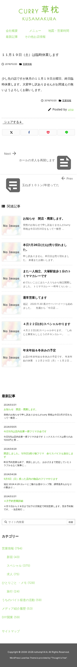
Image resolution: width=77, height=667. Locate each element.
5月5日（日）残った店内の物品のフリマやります (31, 478)
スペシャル (18, 565)
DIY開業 (11, 617)
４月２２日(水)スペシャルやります (46, 324)
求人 (13, 574)
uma (70, 109)
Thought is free (59, 658)
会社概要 (12, 31)
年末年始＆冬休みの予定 (39, 350)
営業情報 (27, 64)
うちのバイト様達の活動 (22, 600)
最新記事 (12, 37)
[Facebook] (29, 132)
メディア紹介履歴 (17, 608)
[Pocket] (48, 132)
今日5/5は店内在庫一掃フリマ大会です (25, 431)
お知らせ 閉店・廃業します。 (44, 218)
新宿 (13, 557)
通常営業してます (35, 297)
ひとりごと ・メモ (18, 583)
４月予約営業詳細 (13, 500)
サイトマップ (11, 631)
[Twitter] (11, 132)
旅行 (13, 591)
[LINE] (66, 132)
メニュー (35, 31)
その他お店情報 (35, 37)
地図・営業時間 (58, 31)
